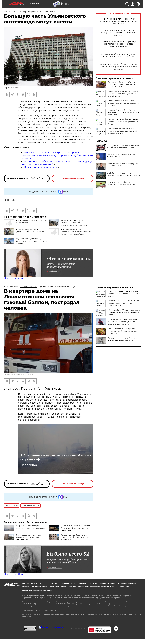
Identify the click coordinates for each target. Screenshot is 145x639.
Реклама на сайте (58, 587)
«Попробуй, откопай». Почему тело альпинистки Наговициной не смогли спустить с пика (123, 321)
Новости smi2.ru (13, 278)
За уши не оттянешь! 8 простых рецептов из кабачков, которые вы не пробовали (124, 331)
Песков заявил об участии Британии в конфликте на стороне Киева (123, 146)
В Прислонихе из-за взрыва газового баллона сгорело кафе (55, 457)
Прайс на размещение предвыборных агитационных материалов (99, 587)
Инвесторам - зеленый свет (40, 167)
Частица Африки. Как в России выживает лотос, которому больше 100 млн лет (123, 112)
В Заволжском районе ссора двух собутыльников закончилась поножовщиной (118, 44)
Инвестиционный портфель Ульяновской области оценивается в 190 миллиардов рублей (68, 223)
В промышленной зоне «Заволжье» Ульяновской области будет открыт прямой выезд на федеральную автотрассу (70, 232)
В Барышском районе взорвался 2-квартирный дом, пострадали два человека (75, 528)
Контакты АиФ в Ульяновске (34, 587)
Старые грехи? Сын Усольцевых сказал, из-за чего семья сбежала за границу (124, 103)
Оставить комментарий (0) (72, 178)
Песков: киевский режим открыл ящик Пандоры (121, 155)
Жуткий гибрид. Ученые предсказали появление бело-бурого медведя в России (124, 312)
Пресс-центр (51, 583)
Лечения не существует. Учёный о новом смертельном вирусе (122, 339)
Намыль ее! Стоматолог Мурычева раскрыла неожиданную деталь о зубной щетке (123, 93)
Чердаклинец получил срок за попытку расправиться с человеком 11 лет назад (118, 32)
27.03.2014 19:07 (10, 11)
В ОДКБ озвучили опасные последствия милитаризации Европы (123, 174)
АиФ (20, 88)
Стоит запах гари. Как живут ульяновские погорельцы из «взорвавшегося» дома (28, 537)
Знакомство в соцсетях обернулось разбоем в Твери (123, 165)
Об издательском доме (32, 583)
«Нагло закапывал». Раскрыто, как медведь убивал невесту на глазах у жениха (124, 293)
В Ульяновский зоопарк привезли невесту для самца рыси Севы (118, 55)
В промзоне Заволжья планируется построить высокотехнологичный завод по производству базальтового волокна (57, 155)
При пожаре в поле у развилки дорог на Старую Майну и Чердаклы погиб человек (118, 21)
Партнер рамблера (78, 628)
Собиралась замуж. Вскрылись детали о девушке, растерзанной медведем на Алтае (122, 131)
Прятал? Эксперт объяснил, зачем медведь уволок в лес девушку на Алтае (123, 121)
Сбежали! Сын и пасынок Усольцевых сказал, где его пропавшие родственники (124, 303)
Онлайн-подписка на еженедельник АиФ (118, 583)
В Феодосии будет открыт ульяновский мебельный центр (30, 230)
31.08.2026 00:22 (11, 287)
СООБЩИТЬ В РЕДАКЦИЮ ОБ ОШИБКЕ (37, 590)
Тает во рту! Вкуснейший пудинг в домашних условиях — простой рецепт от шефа (123, 84)
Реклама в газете (67, 583)
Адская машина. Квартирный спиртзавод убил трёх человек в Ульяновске (75, 537)
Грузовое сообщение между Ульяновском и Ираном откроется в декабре (31, 241)
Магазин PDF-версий (88, 583)
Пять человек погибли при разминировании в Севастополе (121, 183)
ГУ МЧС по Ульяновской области (18, 374)
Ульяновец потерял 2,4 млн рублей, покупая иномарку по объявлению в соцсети (118, 66)
